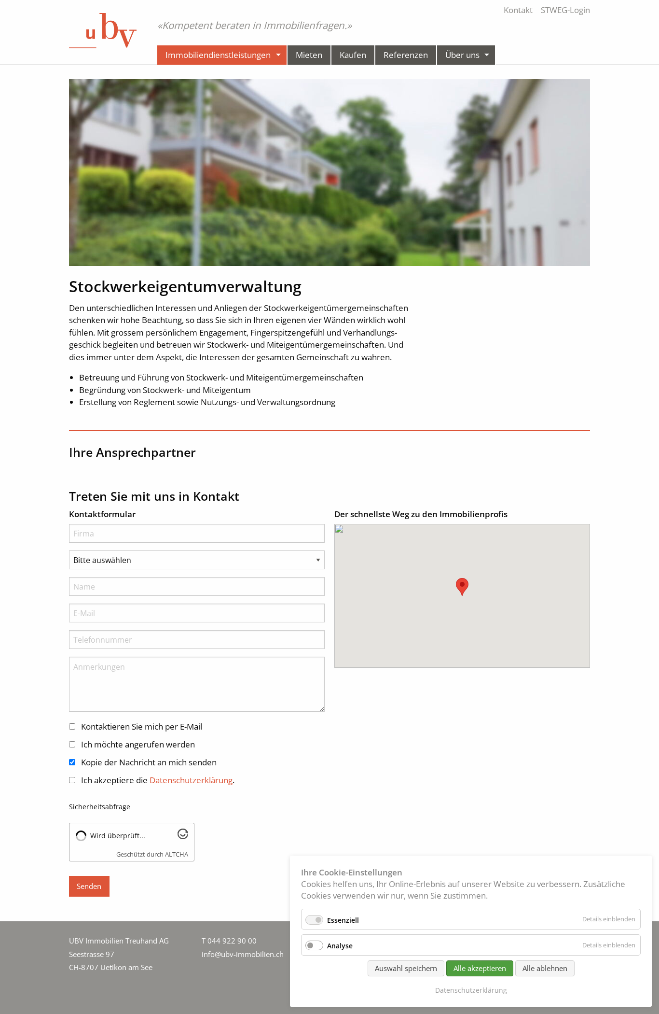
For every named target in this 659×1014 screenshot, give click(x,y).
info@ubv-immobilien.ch (243, 954)
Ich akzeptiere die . (157, 780)
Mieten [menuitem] (309, 54)
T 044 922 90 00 (229, 940)
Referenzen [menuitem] (406, 54)
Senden (89, 886)
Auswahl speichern (406, 968)
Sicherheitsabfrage (99, 806)
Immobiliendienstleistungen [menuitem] (218, 54)
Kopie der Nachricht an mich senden (149, 762)
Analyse (340, 945)
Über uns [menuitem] (462, 54)
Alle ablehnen (544, 968)
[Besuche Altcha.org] (183, 836)
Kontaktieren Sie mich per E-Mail (141, 726)
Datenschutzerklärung (471, 990)
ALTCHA (176, 854)
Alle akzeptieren (479, 968)
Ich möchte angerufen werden (138, 744)
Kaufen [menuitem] (353, 54)
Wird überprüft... (117, 835)
